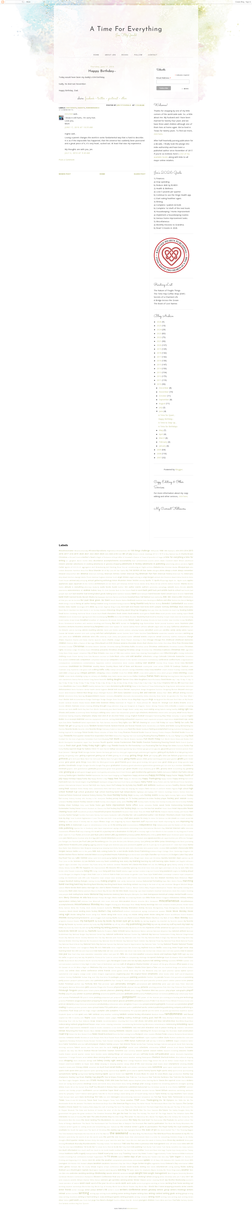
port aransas (64, 997)
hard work (63, 782)
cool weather (149, 663)
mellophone (78, 894)
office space (182, 964)
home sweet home (161, 805)
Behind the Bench (179, 600)
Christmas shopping (117, 650)
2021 (159, 341)
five (120, 736)
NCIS (100, 948)
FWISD (93, 749)
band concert (166, 594)
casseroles (163, 633)
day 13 (61, 683)
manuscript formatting (152, 881)
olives (105, 967)
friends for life (125, 745)
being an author (83, 603)
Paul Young (116, 980)
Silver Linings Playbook (132, 1061)
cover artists (158, 666)
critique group (74, 673)
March (162, 438)
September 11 (64, 1057)
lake (73, 858)
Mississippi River (128, 904)
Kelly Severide (119, 848)
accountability (125, 561)
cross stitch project (164, 673)
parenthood (179, 977)
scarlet (130, 1047)
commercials (74, 660)
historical (189, 792)
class (107, 653)
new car (106, 951)
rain (90, 1014)
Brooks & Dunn (155, 620)
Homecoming (176, 805)
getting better (187, 752)
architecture (100, 584)
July (161, 407)
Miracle (134, 901)
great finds (111, 769)
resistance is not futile (112, 1028)
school (163, 1047)
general (172, 749)
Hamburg (62, 775)
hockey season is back (89, 802)
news (83, 954)
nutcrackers (67, 964)
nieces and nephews (163, 954)
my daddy (136, 921)
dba (175, 683)
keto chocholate (136, 848)
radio (85, 1014)
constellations (76, 663)
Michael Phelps (98, 898)
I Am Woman (159, 815)
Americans (188, 574)
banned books (76, 597)
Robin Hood (97, 1034)
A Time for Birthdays (168, 426)
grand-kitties (148, 765)
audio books (105, 587)
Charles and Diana (80, 640)
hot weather (156, 808)
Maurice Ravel (96, 891)
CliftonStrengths (171, 653)
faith (130, 722)
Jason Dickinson (173, 835)
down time (95, 703)
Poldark (148, 994)
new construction (117, 951)
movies (63, 917)
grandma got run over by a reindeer (168, 765)
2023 (159, 333)
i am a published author (143, 815)
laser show (144, 858)
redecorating (64, 1024)
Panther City (152, 977)
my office (122, 924)
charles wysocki (94, 640)
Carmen (126, 633)
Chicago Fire (159, 640)
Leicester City (75, 864)
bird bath (125, 607)
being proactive (123, 603)
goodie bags (188, 762)
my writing (95, 927)
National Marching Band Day (181, 938)
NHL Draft (129, 954)
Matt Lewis (73, 891)
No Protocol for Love (101, 957)
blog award (125, 610)
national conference (115, 934)
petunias (93, 987)
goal (169, 759)
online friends (104, 970)
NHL (122, 954)
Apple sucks (182, 580)
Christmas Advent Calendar (95, 647)
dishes (146, 696)
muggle (98, 918)
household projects (102, 812)
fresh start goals (74, 745)
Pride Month (160, 1001)
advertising (170, 564)
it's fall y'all (131, 831)
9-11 (161, 554)
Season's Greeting (171, 1051)
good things (178, 762)
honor (78, 808)
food (191, 735)
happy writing (178, 778)
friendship (136, 745)
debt (108, 686)
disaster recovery (106, 696)
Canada (141, 630)
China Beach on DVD (104, 643)
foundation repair (81, 742)
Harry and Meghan (133, 782)
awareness (63, 590)
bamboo (121, 594)
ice (166, 818)
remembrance (92, 108)
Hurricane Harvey (93, 815)
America (84, 573)
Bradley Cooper (163, 617)
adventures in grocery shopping (107, 564)
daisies (120, 676)
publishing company (173, 1007)
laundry (164, 858)
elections (144, 712)
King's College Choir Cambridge (170, 851)
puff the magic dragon (88, 1011)
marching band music (113, 884)
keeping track (108, 848)
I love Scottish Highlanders (80, 818)
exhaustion (130, 719)
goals (180, 758)
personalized (142, 984)
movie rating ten (157, 914)
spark (81, 1071)
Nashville (92, 931)
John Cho (108, 841)
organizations (110, 974)
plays (75, 994)
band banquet (142, 594)
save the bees (93, 1047)
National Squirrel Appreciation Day (131, 944)
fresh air (62, 746)
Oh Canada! (63, 967)
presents (130, 1000)
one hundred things (169, 967)
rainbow (96, 1014)
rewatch (136, 1031)
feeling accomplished (158, 729)
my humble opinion (81, 924)
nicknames (149, 954)
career (119, 633)
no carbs (62, 957)
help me (124, 789)
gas (144, 749)
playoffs (69, 994)
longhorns (176, 871)
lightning (133, 868)
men (145, 894)
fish (106, 736)
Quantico (183, 1011)
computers (114, 660)
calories (99, 630)
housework (117, 812)
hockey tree (154, 802)
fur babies (86, 749)
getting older (73, 755)
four (90, 742)
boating (183, 610)
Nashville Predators (105, 931)
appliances (63, 584)
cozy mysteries (73, 670)
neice (113, 948)
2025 (159, 325)
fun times (173, 745)
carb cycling (90, 633)
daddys (81, 108)
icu (67, 821)
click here (158, 134)
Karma (190, 845)
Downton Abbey (108, 703)
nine (191, 954)
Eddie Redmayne (92, 712)
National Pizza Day (156, 941)
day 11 (185, 679)
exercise (80, 719)
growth (77, 772)
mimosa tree (87, 901)
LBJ (83, 861)
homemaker (64, 808)
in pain (85, 825)
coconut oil (104, 656)
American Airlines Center (115, 574)
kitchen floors (71, 854)
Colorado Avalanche (176, 656)
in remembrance (95, 825)
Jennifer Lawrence (123, 838)
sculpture (62, 1051)
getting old (63, 755)
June (161, 411)
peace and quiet (141, 980)
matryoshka (63, 891)
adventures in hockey (132, 564)
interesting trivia (136, 828)
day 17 (83, 683)
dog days (137, 699)
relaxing (109, 1024)
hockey (116, 794)
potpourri (129, 997)
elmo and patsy (170, 712)
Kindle (125, 851)
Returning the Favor (74, 1031)
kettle (75, 851)
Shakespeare (147, 1057)
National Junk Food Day (115, 938)
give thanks (119, 759)
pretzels (146, 1001)
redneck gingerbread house (82, 1024)
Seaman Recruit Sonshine (95, 1050)
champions (182, 637)
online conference (89, 970)
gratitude (92, 769)
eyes (60, 722)
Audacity (96, 587)
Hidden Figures (172, 789)
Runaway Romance (75, 1041)
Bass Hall (140, 597)
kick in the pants (85, 851)
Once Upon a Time (149, 967)
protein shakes (87, 1007)
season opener (142, 1050)
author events (135, 587)
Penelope (69, 984)
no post (88, 957)
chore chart (142, 643)
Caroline (143, 633)
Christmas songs (133, 650)
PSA (106, 1007)
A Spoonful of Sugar (155, 557)
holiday (190, 802)
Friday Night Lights (97, 745)
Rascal (190, 1014)
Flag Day (126, 736)
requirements (75, 1028)
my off (114, 924)
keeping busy (97, 848)
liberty (174, 864)
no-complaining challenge (136, 957)
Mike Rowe (151, 897)
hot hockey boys (128, 808)
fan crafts (185, 722)
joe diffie (179, 838)
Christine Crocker (66, 647)
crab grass (83, 670)
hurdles (82, 815)
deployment (135, 689)
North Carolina (92, 961)
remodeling (182, 1024)
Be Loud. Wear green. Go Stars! (95, 600)
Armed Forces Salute (136, 584)
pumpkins (114, 1010)
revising (112, 1031)
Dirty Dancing (79, 696)
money (142, 908)
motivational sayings (139, 911)
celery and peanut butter (122, 637)
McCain (109, 891)
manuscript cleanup (134, 881)
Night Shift (177, 954)
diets (170, 693)
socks (124, 1067)
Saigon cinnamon (181, 1041)
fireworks (68, 735)
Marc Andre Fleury (174, 881)
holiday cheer (65, 805)
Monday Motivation (129, 908)
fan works (85, 726)
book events (133, 613)
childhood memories (184, 640)
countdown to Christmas (80, 666)
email (179, 712)
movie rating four (93, 914)
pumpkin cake (103, 1010)
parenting (189, 977)
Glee (145, 759)
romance (170, 1034)
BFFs (87, 607)
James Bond (140, 835)
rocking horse (129, 1034)
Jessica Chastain (137, 838)
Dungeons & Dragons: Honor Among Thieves (146, 706)
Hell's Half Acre (110, 789)
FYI (98, 749)
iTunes (78, 835)
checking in (137, 640)
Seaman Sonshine (115, 1050)
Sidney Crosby (103, 1060)
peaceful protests (155, 980)
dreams (183, 703)
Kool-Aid (131, 855)
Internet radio (179, 828)
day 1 (174, 679)
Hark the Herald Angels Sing (79, 782)
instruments (124, 828)
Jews (145, 838)
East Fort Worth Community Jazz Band (101, 709)
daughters (143, 679)
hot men (140, 808)
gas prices (150, 749)
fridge (109, 746)
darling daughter (114, 679)
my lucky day (95, 924)
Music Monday (181, 917)
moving (70, 918)
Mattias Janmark (84, 891)
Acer (134, 561)
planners (111, 990)
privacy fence (79, 1004)
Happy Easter (171, 775)
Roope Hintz (99, 1037)
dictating (135, 693)
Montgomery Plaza (160, 908)
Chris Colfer (158, 643)
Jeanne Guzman (78, 838)
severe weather (129, 1057)
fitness (116, 736)
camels (121, 630)
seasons (182, 1050)
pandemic (142, 977)
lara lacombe (123, 858)
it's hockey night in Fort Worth (149, 831)
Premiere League (73, 1001)
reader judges (110, 1018)
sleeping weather (117, 1064)
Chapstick (68, 640)
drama (176, 703)
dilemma (189, 693)
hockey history (68, 798)
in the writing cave (118, 825)
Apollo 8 (157, 580)
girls (70, 759)
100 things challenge (140, 550)
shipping (190, 1057)
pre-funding (174, 997)
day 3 (132, 683)
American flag (132, 574)
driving (96, 706)
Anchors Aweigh (74, 577)
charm (104, 640)
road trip (64, 1033)
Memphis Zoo (137, 894)
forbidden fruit (91, 739)
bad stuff (68, 594)
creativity (184, 670)
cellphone (151, 637)
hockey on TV (125, 798)
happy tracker (166, 779)
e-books (172, 706)
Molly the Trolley (78, 908)
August (162, 403)
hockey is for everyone (95, 798)
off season (154, 964)
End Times (119, 716)
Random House (158, 1014)
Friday (85, 745)
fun (157, 745)
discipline (118, 696)
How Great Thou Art (137, 812)
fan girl (68, 725)
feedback (145, 729)
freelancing (156, 742)
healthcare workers (164, 785)
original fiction (140, 974)
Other (124, 98)
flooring (154, 736)
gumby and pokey (109, 772)
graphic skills (72, 769)
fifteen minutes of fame (103, 732)
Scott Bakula (179, 1047)
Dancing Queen (174, 676)
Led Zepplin (180, 861)
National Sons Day (91, 944)
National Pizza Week (172, 941)
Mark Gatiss (82, 887)
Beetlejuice (152, 600)
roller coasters (149, 1034)
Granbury (124, 765)
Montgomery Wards (177, 908)
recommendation (110, 1021)
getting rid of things (121, 755)
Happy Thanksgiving (151, 778)
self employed (126, 1054)
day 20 (105, 683)
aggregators (86, 567)
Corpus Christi (174, 663)
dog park (144, 699)
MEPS (61, 898)
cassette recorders (175, 633)
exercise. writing (108, 719)
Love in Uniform (102, 874)
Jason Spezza (185, 835)
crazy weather (155, 669)
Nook (67, 961)
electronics (153, 712)
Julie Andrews (114, 845)
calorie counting (89, 630)
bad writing (89, 594)
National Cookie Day (132, 934)
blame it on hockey (91, 610)
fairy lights (123, 722)
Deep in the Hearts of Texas (143, 686)
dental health (89, 689)
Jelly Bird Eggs (90, 838)
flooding (147, 736)
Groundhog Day (179, 769)
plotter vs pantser (85, 994)
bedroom (131, 600)
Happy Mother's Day (99, 779)
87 (154, 554)
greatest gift (121, 769)
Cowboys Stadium (180, 666)
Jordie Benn (180, 841)
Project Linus (137, 1004)
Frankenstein (125, 742)
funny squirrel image (73, 749)
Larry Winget (135, 858)
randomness (174, 1014)
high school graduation (84, 792)
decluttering (116, 686)
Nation (143, 931)
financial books (137, 732)
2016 (159, 360)
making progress (108, 881)
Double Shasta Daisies (81, 703)
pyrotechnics (174, 1011)
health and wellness (146, 785)
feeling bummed (174, 729)
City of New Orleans (96, 653)
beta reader (71, 607)
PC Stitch (125, 980)
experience (168, 719)
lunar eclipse (105, 878)
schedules (143, 1047)
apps (71, 584)
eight (137, 712)
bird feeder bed (137, 607)
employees (86, 716)
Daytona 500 (168, 683)
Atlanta (184, 584)
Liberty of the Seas (185, 864)
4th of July (127, 554)
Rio (167, 1031)
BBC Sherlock (185, 597)
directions (69, 696)
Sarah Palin (181, 1044)
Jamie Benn (162, 835)
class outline (125, 653)
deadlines (67, 686)
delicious (189, 686)
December (164, 388)
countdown (63, 666)
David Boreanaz (154, 679)
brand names (64, 620)
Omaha (138, 967)
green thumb (132, 769)
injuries (77, 828)
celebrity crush (105, 637)
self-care (136, 1054)
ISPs (92, 831)
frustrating (150, 745)
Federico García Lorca (119, 729)
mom (88, 908)
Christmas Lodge (70, 650)
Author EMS (123, 587)
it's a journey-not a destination (113, 831)
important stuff (138, 821)
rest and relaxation (145, 1027)
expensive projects (156, 719)
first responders (98, 736)
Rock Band (108, 1034)
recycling (121, 1021)
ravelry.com (79, 1018)
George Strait (77, 752)
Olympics (130, 967)
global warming (154, 759)
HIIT (156, 792)
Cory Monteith (187, 663)
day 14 (66, 683)
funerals (180, 746)
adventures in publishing (154, 564)
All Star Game (119, 570)
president (139, 1001)
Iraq (81, 831)
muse (130, 918)
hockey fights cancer (178, 795)
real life (158, 1017)
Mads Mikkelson (181, 878)
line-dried (142, 868)
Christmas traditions (162, 650)
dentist (120, 689)
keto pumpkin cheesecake (177, 848)
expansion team (141, 719)
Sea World (79, 1051)
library (61, 868)
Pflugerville (101, 987)
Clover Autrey (77, 656)
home (92, 805)
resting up (171, 1027)
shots (75, 1061)
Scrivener (189, 1047)
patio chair (89, 980)
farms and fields (167, 726)
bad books (185, 590)
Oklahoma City (96, 967)
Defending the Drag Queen (164, 686)
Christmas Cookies (176, 647)
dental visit (112, 689)
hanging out (117, 775)
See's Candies (96, 1054)
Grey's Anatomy (144, 769)
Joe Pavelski (73, 841)
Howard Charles (167, 812)
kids (94, 851)
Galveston (120, 749)
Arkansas (124, 584)
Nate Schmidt (119, 931)
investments (63, 831)
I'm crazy (144, 818)
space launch (188, 1067)
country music (99, 666)
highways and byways (145, 792)
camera (127, 630)
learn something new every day (118, 861)
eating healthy (172, 709)
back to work (136, 590)
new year (63, 954)
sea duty (70, 1051)
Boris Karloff (120, 617)
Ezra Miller (67, 722)
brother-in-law (179, 620)
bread (72, 620)
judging (86, 845)
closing (181, 653)
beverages (81, 607)
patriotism (99, 980)
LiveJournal (79, 871)
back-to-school (174, 590)
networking (166, 948)
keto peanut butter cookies (155, 848)
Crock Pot (123, 673)
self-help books (147, 1054)
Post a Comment (66, 159)
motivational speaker (156, 911)
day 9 (160, 683)
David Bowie (166, 679)
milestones (175, 897)
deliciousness (65, 689)
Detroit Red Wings (85, 693)
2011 (159, 380)
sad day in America (157, 1041)
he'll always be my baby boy (124, 785)
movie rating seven (140, 914)
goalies (174, 759)
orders (94, 974)
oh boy (190, 964)
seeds (105, 1054)
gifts (160, 755)
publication (113, 1007)
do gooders (171, 696)
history (93, 795)
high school (183, 788)
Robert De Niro (75, 1034)
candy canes (181, 630)
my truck (67, 928)
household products (86, 812)
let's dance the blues (138, 864)
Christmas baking (113, 647)
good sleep (167, 762)
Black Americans (186, 607)
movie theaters (187, 914)
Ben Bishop (156, 603)
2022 (159, 337)
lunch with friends (129, 878)
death (85, 686)
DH (115, 692)
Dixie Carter (161, 696)
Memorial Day (96, 894)
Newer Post (65, 174)
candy (172, 630)
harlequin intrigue (107, 782)
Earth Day (82, 709)
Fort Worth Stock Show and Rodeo (175, 739)
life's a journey (123, 868)
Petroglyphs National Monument (72, 987)
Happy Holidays (69, 778)
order (88, 974)
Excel (67, 719)
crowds (190, 673)
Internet (169, 828)
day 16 (78, 683)
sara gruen (172, 1044)
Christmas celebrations (159, 646)
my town (186, 924)
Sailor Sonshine (70, 1044)
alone (162, 570)
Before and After (164, 600)
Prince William (171, 1001)
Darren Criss (128, 679)
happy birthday (157, 775)
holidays (75, 805)
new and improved (85, 951)
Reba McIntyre (168, 1018)
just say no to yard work (160, 845)
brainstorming (187, 617)
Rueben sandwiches (177, 1037)
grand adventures (136, 765)
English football (138, 716)
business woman (82, 626)
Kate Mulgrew (86, 848)
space (165, 1067)
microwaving (131, 898)
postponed (105, 997)
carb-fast (99, 633)
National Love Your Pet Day (136, 938)
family (177, 722)
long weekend (166, 871)
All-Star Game (146, 570)
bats (152, 597)
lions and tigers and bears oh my (164, 868)
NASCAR (73, 931)
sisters (78, 1064)
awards (190, 587)
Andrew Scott (111, 577)
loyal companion (186, 874)
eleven (161, 712)
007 (129, 551)
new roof (166, 951)
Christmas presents (99, 650)
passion (67, 980)
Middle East (140, 898)
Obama (139, 964)
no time (122, 957)
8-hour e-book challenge (143, 554)
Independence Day (147, 825)
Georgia (86, 752)
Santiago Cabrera (161, 1044)
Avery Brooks (180, 587)
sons (150, 1067)
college (155, 656)
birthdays (71, 108)
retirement (189, 1028)
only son (157, 971)
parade (161, 977)
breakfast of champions (98, 620)
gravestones (101, 769)
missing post (116, 904)
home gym (100, 805)
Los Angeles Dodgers (79, 874)
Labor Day (183, 854)
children (62, 643)
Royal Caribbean (137, 1037)
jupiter (140, 845)
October (163, 396)
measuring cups (135, 891)
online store (128, 971)
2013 (159, 372)
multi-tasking (107, 918)
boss (127, 617)
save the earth (105, 1047)
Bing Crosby (116, 607)
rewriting (144, 1031)
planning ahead (123, 990)
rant (185, 1014)
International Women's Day (154, 828)
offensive (172, 964)
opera (183, 970)
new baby (98, 951)
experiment (179, 719)
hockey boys (127, 795)
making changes (81, 881)
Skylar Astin (89, 1064)
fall (134, 722)
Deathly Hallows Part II (97, 686)
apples (190, 580)
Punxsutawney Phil (126, 1011)
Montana (148, 908)
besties (62, 607)
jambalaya (131, 835)
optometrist (63, 974)
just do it (146, 845)
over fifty (95, 977)
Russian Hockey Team (98, 1041)
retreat (62, 1030)
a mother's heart (88, 557)
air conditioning (132, 567)
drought (103, 706)
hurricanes (104, 815)
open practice (168, 971)
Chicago (150, 640)
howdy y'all (178, 812)
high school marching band (107, 792)
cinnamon (83, 653)
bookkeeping (102, 617)
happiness (127, 775)
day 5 (142, 683)
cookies (131, 663)
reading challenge (133, 1018)
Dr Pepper (129, 703)
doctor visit (68, 699)
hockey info (80, 798)
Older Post (140, 174)
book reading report (180, 613)
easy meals (144, 709)
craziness (139, 669)
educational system (127, 712)
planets (103, 990)
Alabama (157, 567)
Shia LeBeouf (181, 1057)
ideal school (73, 821)
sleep (97, 1064)
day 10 (179, 679)
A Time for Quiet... (166, 415)
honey (72, 808)
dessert (181, 689)
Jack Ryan (95, 835)
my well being (84, 928)
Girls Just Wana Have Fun (83, 759)
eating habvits (160, 709)
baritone (109, 597)
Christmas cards (142, 647)
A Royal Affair (117, 557)
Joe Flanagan (188, 838)
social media (115, 1067)
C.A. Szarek (124, 627)
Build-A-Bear (149, 623)
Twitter (101, 98)
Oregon (101, 974)
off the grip (163, 964)
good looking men (144, 762)
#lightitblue (111, 551)
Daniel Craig (88, 679)
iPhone (72, 831)
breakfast (84, 620)
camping (134, 630)
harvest (85, 785)
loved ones (157, 874)
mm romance (164, 904)
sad (147, 1041)
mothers (127, 911)
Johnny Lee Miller (152, 841)
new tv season (187, 951)
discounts (127, 696)
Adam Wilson (179, 561)
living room (97, 871)
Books (125, 55)
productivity (103, 1004)
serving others (104, 1057)
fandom (93, 725)
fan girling (76, 726)
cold (127, 656)
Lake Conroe (81, 858)
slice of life (135, 1064)
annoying (83, 580)
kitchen (62, 854)
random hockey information (139, 1014)
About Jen (110, 55)
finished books (178, 732)
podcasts (129, 993)
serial (85, 1057)
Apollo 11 (150, 580)
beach (113, 600)
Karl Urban (183, 845)
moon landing (79, 911)
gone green (70, 762)
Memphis (128, 894)
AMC (78, 574)
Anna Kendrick (183, 577)
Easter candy (134, 709)
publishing (159, 1007)
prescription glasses (116, 1001)
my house (69, 924)
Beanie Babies (121, 600)
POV (139, 997)
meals (125, 891)
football (62, 739)
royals (147, 1037)
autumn (171, 587)
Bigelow (107, 607)
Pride (152, 1001)
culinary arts (96, 676)
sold (129, 1067)
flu (167, 736)
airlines (150, 567)
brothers (189, 620)
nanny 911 (189, 928)
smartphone (174, 1064)
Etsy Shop (166, 716)
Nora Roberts (80, 961)
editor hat (115, 712)
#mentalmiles (121, 551)
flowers (161, 735)
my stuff (170, 924)
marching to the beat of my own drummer (156, 884)
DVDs (167, 706)
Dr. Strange (163, 703)
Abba (90, 561)
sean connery (129, 1051)
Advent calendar (66, 564)
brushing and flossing (102, 623)
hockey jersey (112, 798)
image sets (110, 821)
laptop (114, 858)
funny (61, 749)
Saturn (77, 1047)
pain (127, 977)
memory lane (118, 894)
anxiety (142, 580)
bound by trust (143, 617)
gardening (128, 749)
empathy (77, 716)
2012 (159, 376)
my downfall (162, 921)
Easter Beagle (122, 709)
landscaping (106, 858)
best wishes (188, 603)
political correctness (160, 994)
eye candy (188, 719)
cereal (158, 636)
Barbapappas (100, 597)
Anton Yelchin (133, 580)
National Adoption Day (162, 931)
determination (70, 693)
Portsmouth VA (75, 997)
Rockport (139, 1034)
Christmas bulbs (128, 646)
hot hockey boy (113, 808)
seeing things (114, 1054)
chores (150, 643)
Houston (125, 812)
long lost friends (152, 871)
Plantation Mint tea (150, 990)
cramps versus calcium (119, 670)
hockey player (160, 798)
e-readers (181, 706)
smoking (183, 1064)
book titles (92, 617)
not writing (155, 960)
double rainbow (65, 703)
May (161, 430)
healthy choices (179, 785)
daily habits (112, 676)
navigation (85, 948)
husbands (113, 815)
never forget (177, 947)
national (149, 931)
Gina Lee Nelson (170, 755)
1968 (161, 551)
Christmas (78, 646)
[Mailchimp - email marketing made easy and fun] (185, 89)
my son (154, 924)
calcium (151, 626)
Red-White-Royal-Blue (184, 1021)
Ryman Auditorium (137, 1041)
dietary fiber (162, 693)
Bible (92, 607)
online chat (63, 971)
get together (152, 752)
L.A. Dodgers (173, 854)
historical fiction (66, 795)
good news (157, 762)
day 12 (190, 679)
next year (112, 954)
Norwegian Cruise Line (121, 961)
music (142, 917)
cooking (138, 663)
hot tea (148, 808)
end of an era (108, 716)
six (83, 1064)
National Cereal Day (97, 934)
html (191, 812)
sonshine (157, 1066)
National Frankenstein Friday (164, 934)
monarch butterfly (104, 908)
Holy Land (84, 805)
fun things (163, 745)
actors (157, 561)
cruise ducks (70, 676)
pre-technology (186, 997)
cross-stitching (180, 673)
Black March (64, 610)
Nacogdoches (174, 928)
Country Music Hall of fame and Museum (124, 666)
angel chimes (123, 577)
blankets (103, 610)
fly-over (172, 736)
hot (105, 808)
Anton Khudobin (119, 580)
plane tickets (89, 990)
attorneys (88, 587)
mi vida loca (85, 897)
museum (136, 918)
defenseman (181, 686)
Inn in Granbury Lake (88, 828)
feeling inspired (65, 732)
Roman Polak (161, 1034)
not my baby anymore (140, 961)
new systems (175, 951)
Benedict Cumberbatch (172, 603)
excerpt (73, 719)
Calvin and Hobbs (111, 630)
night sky (185, 954)
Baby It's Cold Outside (106, 590)
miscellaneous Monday (87, 904)
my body (98, 921)
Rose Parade (109, 1037)
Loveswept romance (171, 874)
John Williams (128, 841)
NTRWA (180, 961)
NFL (118, 954)
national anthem (179, 931)
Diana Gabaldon (125, 693)
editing (102, 712)
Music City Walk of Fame (164, 918)
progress (128, 1004)
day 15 (72, 683)
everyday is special (179, 716)
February (163, 442)
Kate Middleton (74, 848)
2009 (159, 449)
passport (73, 980)
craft (89, 670)
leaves (172, 861)
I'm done (151, 818)
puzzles (166, 1011)
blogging (143, 610)
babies (94, 590)
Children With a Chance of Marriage (81, 643)
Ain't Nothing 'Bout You (115, 567)
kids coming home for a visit (109, 851)
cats (60, 637)
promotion (182, 1004)
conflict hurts (174, 660)
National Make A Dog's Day (159, 938)
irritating (86, 831)
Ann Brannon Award (169, 577)
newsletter (89, 954)
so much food (103, 1067)
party (61, 980)
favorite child (83, 729)
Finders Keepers (165, 732)
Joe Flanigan (63, 841)
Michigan (108, 898)
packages (115, 977)
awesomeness (74, 590)
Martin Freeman (112, 887)
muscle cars (122, 918)
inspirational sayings (111, 828)
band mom (64, 597)
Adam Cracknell (166, 561)
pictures (144, 987)
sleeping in (104, 1064)
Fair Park (100, 722)
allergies (156, 570)
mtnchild (69, 114)
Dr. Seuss (153, 703)
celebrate (76, 636)
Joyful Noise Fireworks (68, 845)
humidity (62, 815)
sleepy (126, 1064)
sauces (83, 1047)
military (183, 897)
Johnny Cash (139, 841)
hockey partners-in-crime (143, 798)
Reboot (190, 1018)
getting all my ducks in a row (170, 752)
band (134, 593)
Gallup (112, 749)
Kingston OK (188, 851)
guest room (96, 772)
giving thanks (130, 758)
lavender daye (175, 858)
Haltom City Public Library (182, 772)
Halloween (167, 772)
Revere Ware (89, 1031)
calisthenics (185, 626)
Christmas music (84, 650)
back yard (147, 590)
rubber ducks (163, 1037)
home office (132, 805)
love (94, 874)
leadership (100, 861)
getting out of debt (104, 755)
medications (167, 891)
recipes (99, 1021)
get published (141, 752)
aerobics (184, 564)
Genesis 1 (67, 752)
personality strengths (126, 983)
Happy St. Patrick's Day (133, 779)
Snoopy (79, 1067)
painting (133, 977)
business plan (187, 623)
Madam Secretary (166, 878)
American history (165, 574)
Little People (69, 871)
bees (145, 600)
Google (80, 765)
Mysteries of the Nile (137, 928)
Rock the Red (118, 1034)
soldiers (134, 1067)
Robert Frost (87, 1034)
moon (70, 911)
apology (165, 580)
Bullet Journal (160, 623)
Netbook (152, 948)
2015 (159, 364)
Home (96, 55)
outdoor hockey (65, 977)
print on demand (66, 1004)
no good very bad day (76, 957)
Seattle (190, 1050)
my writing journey (109, 927)
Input (100, 828)
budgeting (134, 623)
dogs (151, 699)
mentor (190, 894)
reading (120, 1017)
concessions (142, 660)
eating (151, 709)
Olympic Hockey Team (117, 967)
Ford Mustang (103, 739)
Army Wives (150, 584)
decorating (126, 686)
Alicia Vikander (95, 570)
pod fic (113, 994)
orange (83, 974)
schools (170, 1047)
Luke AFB (81, 878)
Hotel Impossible (179, 808)
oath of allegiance (127, 964)
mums (114, 918)
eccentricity (80, 712)
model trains (188, 904)
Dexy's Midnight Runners (103, 693)
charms (110, 640)
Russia (86, 1041)
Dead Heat (185, 683)
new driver (128, 951)
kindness (153, 851)
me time (119, 891)
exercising (119, 719)
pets (87, 987)
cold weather (136, 656)
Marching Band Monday (94, 884)
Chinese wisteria (120, 643)
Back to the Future (123, 590)
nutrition (75, 964)
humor (69, 815)
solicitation (142, 1067)
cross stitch (133, 673)
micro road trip (118, 897)
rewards (128, 1031)
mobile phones (176, 904)
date (136, 679)
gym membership (139, 772)
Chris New (167, 643)
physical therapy (133, 987)
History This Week (104, 795)
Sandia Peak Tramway (145, 1044)
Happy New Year (115, 778)
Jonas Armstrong (167, 841)
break (77, 620)
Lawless (184, 858)
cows (191, 666)
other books (164, 974)
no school (114, 957)
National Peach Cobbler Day (138, 941)
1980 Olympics (169, 551)
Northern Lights (104, 961)
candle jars (158, 630)
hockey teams (143, 802)
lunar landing (116, 878)
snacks (190, 1064)
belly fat (148, 603)
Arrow (158, 584)
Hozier (186, 812)
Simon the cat (158, 1061)
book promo (166, 613)
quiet (80, 1014)
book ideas (155, 613)
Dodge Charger (106, 699)
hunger (76, 815)
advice (177, 564)
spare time (74, 1070)
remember (117, 1024)
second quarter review (80, 1054)
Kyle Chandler (151, 854)
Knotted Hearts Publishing (116, 854)
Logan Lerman (133, 871)
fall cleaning (141, 722)
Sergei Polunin (76, 1057)
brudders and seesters (84, 623)
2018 (159, 353)
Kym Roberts (163, 855)
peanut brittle (180, 980)
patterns (107, 980)
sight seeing (116, 1060)
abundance (98, 561)
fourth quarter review (110, 742)
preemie (62, 1001)
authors (145, 587)
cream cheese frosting (171, 670)
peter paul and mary (171, 984)
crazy (146, 669)
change (190, 636)
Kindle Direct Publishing (139, 851)
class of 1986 (115, 653)
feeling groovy (187, 729)
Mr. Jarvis (91, 918)
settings (114, 1057)
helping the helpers (137, 789)
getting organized (87, 755)
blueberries (167, 610)
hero (147, 788)
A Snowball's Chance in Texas (134, 557)
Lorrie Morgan (64, 874)
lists (187, 868)
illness (102, 821)
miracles (141, 901)
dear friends (77, 686)
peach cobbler (169, 980)
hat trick (92, 785)
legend (61, 864)
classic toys (135, 653)
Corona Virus (161, 663)
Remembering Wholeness (144, 1024)
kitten (94, 854)
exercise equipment (93, 719)
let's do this (153, 864)
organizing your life (125, 974)
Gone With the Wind (95, 762)
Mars (97, 888)
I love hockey (186, 815)
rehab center (100, 1024)
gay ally (157, 749)
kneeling (101, 855)
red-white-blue (168, 1021)
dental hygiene (101, 689)
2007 (159, 457)
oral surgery (74, 974)
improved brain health (154, 821)
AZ (82, 590)
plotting (96, 993)
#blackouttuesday (81, 551)
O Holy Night (85, 964)
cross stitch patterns (147, 673)
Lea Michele (90, 861)
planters (162, 990)
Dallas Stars (153, 675)
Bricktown (113, 620)
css (89, 676)
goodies (62, 765)
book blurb (97, 613)
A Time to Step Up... (167, 422)
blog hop (135, 610)
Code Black (114, 656)
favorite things (96, 729)
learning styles (162, 861)
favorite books (71, 729)
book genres (145, 613)
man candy (121, 881)
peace (131, 980)
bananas (128, 594)
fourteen (96, 742)
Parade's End (169, 977)
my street (162, 924)
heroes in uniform (157, 789)
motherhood (117, 911)
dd (179, 682)
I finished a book (173, 815)
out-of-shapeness (186, 974)
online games (116, 971)
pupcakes (138, 1011)
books (111, 616)
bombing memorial (78, 613)
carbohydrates (110, 633)
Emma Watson (187, 712)
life (77, 867)
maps (164, 881)
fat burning (185, 726)
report (190, 1024)
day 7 (151, 683)
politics (172, 994)
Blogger (179, 469)
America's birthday (96, 574)
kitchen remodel (85, 854)
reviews (104, 1031)
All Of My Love (108, 570)
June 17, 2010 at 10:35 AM (79, 127)
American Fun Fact (148, 573)
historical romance (81, 795)
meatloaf (158, 891)
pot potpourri (116, 997)
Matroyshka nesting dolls (183, 888)
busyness (99, 626)
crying (85, 676)
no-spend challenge (156, 957)
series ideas (92, 1057)
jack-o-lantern (105, 835)
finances (127, 732)
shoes (61, 1061)
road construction (185, 1031)
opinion (190, 971)
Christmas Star (147, 650)
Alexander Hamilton (72, 570)
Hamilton (81, 775)
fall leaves (170, 722)
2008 (159, 453)
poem (136, 994)
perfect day (79, 984)
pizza (80, 990)
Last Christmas (155, 858)
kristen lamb (140, 855)
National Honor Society (77, 938)
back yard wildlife (160, 590)
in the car (106, 825)
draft (171, 703)
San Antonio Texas (128, 1044)
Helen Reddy (83, 789)
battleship (159, 597)
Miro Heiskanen (151, 901)
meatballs (150, 891)
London (142, 871)
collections (147, 656)
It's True (72, 835)
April (161, 434)
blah (81, 610)
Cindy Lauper (73, 653)
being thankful (137, 603)
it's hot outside (167, 831)
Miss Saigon (105, 904)
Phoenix (110, 987)
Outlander (76, 977)
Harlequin (95, 782)
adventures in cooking (83, 564)
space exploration (175, 1067)
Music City (150, 918)
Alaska (174, 567)
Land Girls (97, 858)
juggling (93, 845)
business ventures (67, 626)
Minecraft (96, 901)
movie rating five (77, 914)
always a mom (171, 570)
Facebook (89, 98)
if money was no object (89, 821)
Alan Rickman (166, 567)
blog (118, 610)
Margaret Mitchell (180, 884)
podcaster (120, 994)
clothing (62, 656)
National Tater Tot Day (154, 944)
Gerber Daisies (96, 752)
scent (136, 1047)
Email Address (163, 78)
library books (70, 868)
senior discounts (176, 1054)
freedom (147, 742)
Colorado (163, 656)
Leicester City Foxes (90, 864)
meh (71, 894)
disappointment (92, 696)
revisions (120, 1030)
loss (90, 874)
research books (96, 1028)
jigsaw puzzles (154, 838)
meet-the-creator (179, 891)
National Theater (171, 944)
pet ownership (154, 984)
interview (189, 828)
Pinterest (178, 987)
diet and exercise (148, 692)
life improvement (98, 868)
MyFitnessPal (124, 928)
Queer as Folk (72, 1014)
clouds (69, 656)
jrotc (80, 845)
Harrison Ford (119, 782)
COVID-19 (168, 666)
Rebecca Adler (180, 1018)
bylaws (116, 627)
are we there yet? (113, 584)
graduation (115, 765)
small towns (158, 1064)
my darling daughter (148, 921)
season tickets (156, 1050)
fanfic (144, 726)
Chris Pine (176, 643)
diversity (152, 696)
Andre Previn (86, 577)
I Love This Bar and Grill (101, 818)
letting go (162, 864)
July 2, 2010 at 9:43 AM (77, 153)
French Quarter (187, 742)
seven (120, 1057)
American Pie (178, 574)
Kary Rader (63, 848)
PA (109, 977)
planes (96, 990)
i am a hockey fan (124, 815)
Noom (71, 961)
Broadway (145, 620)
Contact (152, 55)
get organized (129, 752)
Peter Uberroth (186, 984)
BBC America (173, 597)
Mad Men (154, 878)
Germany (105, 752)
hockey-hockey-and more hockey (173, 802)
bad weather (78, 594)
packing (122, 977)
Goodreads (71, 765)
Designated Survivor (155, 689)
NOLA (181, 957)
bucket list (125, 623)
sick (94, 1060)
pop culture (180, 994)
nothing (164, 961)
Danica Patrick (77, 679)
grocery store (166, 769)
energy (127, 716)
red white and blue (153, 1021)
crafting (95, 669)
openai (177, 971)
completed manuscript (100, 660)
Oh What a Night (80, 967)
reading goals (147, 1018)
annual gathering (95, 580)
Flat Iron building (136, 736)
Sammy (109, 1044)
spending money (102, 1071)
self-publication (162, 1054)
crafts (101, 669)
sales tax (81, 1044)
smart (166, 1064)
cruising (78, 676)
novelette (172, 961)
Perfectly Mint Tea (93, 984)
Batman (147, 597)
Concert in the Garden (128, 660)
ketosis (69, 851)
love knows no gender (129, 874)
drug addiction (113, 706)
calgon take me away (162, 627)
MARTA (102, 888)
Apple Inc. (173, 580)
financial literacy (151, 732)
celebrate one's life (90, 636)
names (182, 928)
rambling (115, 1014)
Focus (182, 736)
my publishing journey (138, 924)
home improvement (115, 805)
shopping (68, 1060)
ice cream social (183, 818)
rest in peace (161, 1027)
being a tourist (69, 603)
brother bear (167, 620)
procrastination (91, 1004)
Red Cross (130, 1021)
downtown (120, 703)
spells (93, 1071)
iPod (77, 831)
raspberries (63, 1018)
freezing (165, 742)
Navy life (93, 947)
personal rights (108, 984)
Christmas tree (178, 649)
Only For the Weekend (143, 971)
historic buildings (165, 792)
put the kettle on (155, 1011)
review (98, 1031)
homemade (188, 805)
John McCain (118, 841)
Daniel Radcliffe (100, 679)
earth (75, 709)
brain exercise (176, 617)
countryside (147, 666)
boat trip (175, 610)
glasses (139, 759)
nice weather (138, 954)
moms (93, 908)
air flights (142, 567)
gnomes (164, 759)
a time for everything (173, 557)
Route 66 (118, 1037)
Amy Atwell (63, 577)
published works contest (143, 1007)
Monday (116, 907)
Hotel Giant (167, 808)
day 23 (121, 683)
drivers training (86, 706)
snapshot (62, 1067)
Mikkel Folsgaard (162, 898)
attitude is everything (74, 587)
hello (119, 789)
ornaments (153, 974)
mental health (181, 894)
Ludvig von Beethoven (68, 878)
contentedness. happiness (93, 663)
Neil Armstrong (134, 948)
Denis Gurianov (78, 689)
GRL (158, 768)
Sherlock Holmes (168, 1057)
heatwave (73, 789)
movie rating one (124, 914)
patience (81, 980)
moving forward (80, 918)
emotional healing (66, 716)
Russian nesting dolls (115, 1041)
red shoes (139, 1021)
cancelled (149, 630)
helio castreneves (96, 789)
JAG (113, 834)
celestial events (140, 636)
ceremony (166, 637)
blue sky (158, 610)
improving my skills (172, 821)
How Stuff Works (153, 812)
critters (108, 673)
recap (92, 1021)
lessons (124, 864)
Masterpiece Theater (164, 888)
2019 (159, 349)
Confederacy (153, 660)
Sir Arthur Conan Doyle (174, 1061)
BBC (165, 597)
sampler (116, 1044)
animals (157, 577)
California (175, 626)
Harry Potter (147, 782)
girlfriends (63, 758)
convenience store (119, 663)
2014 (159, 368)
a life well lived (74, 557)
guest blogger (86, 772)
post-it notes (88, 997)
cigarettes (189, 650)
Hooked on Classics (95, 808)
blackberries (74, 610)
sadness (169, 1040)
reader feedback (97, 1018)
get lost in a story (117, 752)
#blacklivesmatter (66, 551)
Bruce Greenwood (66, 623)
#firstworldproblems (97, 551)
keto (128, 848)
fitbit (111, 736)
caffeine (144, 627)
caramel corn (80, 633)
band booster (154, 594)
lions (148, 868)
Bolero (67, 613)
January (163, 446)
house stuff (72, 812)
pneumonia (105, 994)
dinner (62, 696)
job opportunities (168, 838)
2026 (159, 322)
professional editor (116, 1004)
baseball (131, 597)
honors (84, 808)
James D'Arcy (151, 835)
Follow (138, 55)
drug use (123, 706)
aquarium (78, 584)
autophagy (163, 587)
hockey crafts (138, 795)
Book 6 (89, 613)
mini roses (105, 901)
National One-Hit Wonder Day (114, 941)
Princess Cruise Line (185, 1001)
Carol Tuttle (134, 633)
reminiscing (171, 1024)
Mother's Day (104, 911)
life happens (85, 868)
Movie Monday (180, 911)
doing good (158, 699)
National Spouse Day (108, 944)
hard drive (189, 779)
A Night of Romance (103, 557)
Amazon (62, 574)
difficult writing (179, 693)
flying (177, 736)
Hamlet (89, 775)
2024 (159, 329)
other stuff (174, 974)
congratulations (187, 660)
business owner (173, 623)
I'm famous (160, 818)
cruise (61, 676)
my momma (106, 924)
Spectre (87, 1071)
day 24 (127, 683)
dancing (163, 676)
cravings (131, 670)
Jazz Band (67, 838)
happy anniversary (140, 775)
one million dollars (185, 967)
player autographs (178, 990)
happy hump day (84, 778)
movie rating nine (109, 914)
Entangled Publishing (153, 716)
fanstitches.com (153, 726)
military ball (75, 901)
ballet (115, 594)
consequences (64, 663)
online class (74, 970)
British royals (134, 620)
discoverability (137, 696)
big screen (99, 607)
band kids (189, 594)
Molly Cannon (64, 908)
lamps (90, 858)
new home (137, 951)
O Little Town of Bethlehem (101, 964)
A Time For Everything (126, 29)
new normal (147, 951)
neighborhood (122, 948)
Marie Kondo (70, 887)
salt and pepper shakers (95, 1044)
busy (93, 626)
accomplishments (111, 561)
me (114, 891)
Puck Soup (73, 1010)
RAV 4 (71, 1018)
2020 (159, 345)
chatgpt (117, 640)
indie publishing (66, 828)
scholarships (154, 1047)
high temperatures (128, 792)
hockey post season (177, 798)
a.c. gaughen (71, 561)
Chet (144, 640)
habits (159, 772)
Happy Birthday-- (166, 419)
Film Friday (118, 732)
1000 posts (155, 551)
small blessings (146, 1064)
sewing (138, 1057)
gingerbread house (185, 755)
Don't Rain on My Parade (183, 699)
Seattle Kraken (65, 1054)
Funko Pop (188, 745)
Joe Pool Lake (85, 841)
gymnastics (152, 772)
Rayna (87, 1017)
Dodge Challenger (93, 699)
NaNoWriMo (64, 931)
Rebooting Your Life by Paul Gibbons (74, 1021)
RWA (127, 1040)
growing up (69, 772)
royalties (153, 1037)
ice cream (172, 818)
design (143, 689)
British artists (122, 620)
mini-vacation (124, 901)
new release (157, 951)
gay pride (165, 749)
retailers (180, 1028)
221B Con (118, 554)
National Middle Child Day (69, 941)
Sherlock (156, 1057)
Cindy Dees (63, 653)
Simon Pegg (147, 1061)
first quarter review (81, 736)
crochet (115, 673)
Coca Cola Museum (91, 656)
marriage (91, 887)
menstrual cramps (166, 894)
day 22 (116, 683)
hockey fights (164, 795)
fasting (177, 726)
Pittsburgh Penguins (68, 990)
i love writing (117, 818)
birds (147, 607)
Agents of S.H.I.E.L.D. (73, 567)
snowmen (92, 1067)
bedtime (139, 600)
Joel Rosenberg (97, 841)
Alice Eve (84, 570)
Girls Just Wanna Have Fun (103, 759)
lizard (118, 871)
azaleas (86, 590)
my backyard (87, 920)
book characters (109, 613)
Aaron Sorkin (82, 561)
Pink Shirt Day (168, 987)
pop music (189, 994)
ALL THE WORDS (133, 570)
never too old (72, 951)
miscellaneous (169, 901)
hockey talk (132, 801)
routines (126, 1037)
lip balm (181, 868)
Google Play (100, 765)
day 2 (100, 683)
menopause (153, 894)
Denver (127, 689)
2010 (159, 384)
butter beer (109, 627)
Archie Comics (88, 584)
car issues (69, 633)
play (167, 990)
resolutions (127, 1027)
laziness (77, 861)
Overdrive (104, 977)
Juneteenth (132, 845)
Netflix (159, 947)
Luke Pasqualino (92, 878)
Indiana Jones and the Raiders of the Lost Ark (175, 825)
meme (86, 894)
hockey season (73, 802)
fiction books (88, 732)
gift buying (153, 755)
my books (107, 921)
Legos (67, 864)
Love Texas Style (145, 874)
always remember (185, 570)
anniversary (74, 580)
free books (137, 742)
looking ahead (187, 871)
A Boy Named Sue (171, 554)
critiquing (101, 673)
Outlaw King (86, 977)
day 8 (156, 683)
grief (153, 769)
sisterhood (70, 1064)
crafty (107, 669)
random (123, 1014)
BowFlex (153, 617)
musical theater (73, 921)
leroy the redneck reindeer (110, 864)
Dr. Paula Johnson (141, 703)
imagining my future (123, 821)
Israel (97, 831)
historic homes (179, 792)
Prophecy (70, 1007)
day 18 (89, 683)
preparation (86, 1001)
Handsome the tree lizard (102, 775)
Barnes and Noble (120, 597)
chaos (61, 640)
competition (85, 660)
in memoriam (76, 825)
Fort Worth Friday (152, 739)
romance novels (73, 1037)
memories (108, 894)
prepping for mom (99, 1001)
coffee (122, 656)
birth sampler (155, 607)
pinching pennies (156, 987)
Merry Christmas (71, 897)
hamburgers (72, 775)
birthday (165, 607)
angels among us (136, 577)
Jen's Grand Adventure (106, 838)
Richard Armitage (159, 1031)
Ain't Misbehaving (99, 567)
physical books (120, 987)
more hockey (91, 911)
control (108, 663)
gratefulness (83, 769)
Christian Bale (187, 643)
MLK (157, 904)
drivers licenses (72, 706)
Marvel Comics (139, 888)
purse (145, 1010)
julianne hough (102, 845)
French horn (174, 742)
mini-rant (114, 901)
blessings (111, 610)
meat (144, 891)
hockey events (151, 795)
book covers (122, 613)
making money (94, 881)
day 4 (137, 683)
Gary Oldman (137, 749)
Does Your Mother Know (123, 699)
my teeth (178, 924)
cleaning (143, 653)
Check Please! (126, 640)
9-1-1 (157, 554)
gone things (81, 762)
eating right (183, 709)
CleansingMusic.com (155, 653)
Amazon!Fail (71, 574)
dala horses (127, 676)
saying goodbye (119, 1047)
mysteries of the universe (157, 927)
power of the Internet (150, 997)
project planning (150, 1004)
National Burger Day (81, 934)
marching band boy (74, 884)
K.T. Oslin (174, 845)
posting (97, 997)
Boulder (133, 617)
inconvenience (133, 825)
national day (146, 934)
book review (72, 617)
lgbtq (169, 864)
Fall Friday (161, 722)
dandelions (67, 679)
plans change (136, 990)
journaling (189, 841)
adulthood (189, 561)
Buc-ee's (116, 623)
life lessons (111, 868)
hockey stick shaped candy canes (113, 802)
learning (136, 861)
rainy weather (105, 1014)
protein (77, 1007)
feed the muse (134, 729)
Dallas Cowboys (139, 676)
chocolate (132, 643)
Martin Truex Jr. (126, 888)
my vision (75, 928)
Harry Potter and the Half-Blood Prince (168, 782)
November (164, 392)
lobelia (124, 871)
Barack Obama (89, 597)
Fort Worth (114, 739)
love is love (115, 874)
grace (108, 765)
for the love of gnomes (75, 739)
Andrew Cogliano (99, 577)
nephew (144, 947)
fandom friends (104, 726)
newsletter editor (101, 954)
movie (169, 911)
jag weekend (121, 835)
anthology (107, 580)
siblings (89, 1061)
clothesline (188, 653)
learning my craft (148, 861)
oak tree (116, 964)
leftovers (189, 861)
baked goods (100, 594)
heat (67, 788)
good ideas (131, 762)
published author (125, 1007)
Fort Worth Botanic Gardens (131, 739)
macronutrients (144, 878)
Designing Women (170, 689)
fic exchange (77, 732)
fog (186, 736)
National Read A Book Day (72, 944)
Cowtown (62, 670)
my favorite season (175, 921)
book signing (82, 617)
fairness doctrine (111, 722)
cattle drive (67, 637)
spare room (64, 1070)
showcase (82, 1061)
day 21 (110, 683)
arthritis (164, 584)
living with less (109, 871)
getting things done (139, 755)
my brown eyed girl (122, 921)
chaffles (174, 637)
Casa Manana (152, 633)
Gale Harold (104, 749)
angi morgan (148, 577)
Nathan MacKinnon (132, 931)
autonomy (154, 587)
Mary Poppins (150, 888)
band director (178, 594)
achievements (142, 561)
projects (162, 1004)
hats (98, 785)
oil (88, 967)
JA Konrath (86, 835)
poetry (142, 994)
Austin (114, 587)
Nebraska (106, 947)
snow (85, 1067)
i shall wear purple (131, 818)
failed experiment (88, 722)
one (159, 967)
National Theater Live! (72, 948)
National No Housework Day (91, 941)
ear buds (68, 709)
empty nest (97, 716)
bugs (141, 623)
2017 (159, 357)
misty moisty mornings (145, 904)
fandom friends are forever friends (126, 726)
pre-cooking (165, 997)
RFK (149, 1031)
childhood (170, 640)
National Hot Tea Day (96, 938)
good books (109, 762)
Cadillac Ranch (134, 627)
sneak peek (71, 1067)
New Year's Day (74, 954)
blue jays (150, 610)
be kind (77, 600)
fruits (143, 746)
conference (163, 660)
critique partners (88, 673)
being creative (97, 603)
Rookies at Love (87, 1037)
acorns (151, 561)
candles (166, 630)
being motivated (110, 603)
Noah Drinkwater (171, 957)
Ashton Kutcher (174, 584)
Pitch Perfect (188, 987)
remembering (127, 1024)
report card (64, 1027)
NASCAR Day (83, 931)
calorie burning (75, 630)
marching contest (130, 884)
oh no (70, 967)
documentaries (80, 699)
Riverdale (173, 1031)
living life (88, 871)
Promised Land (172, 1004)
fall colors (152, 722)
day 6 (146, 683)
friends (115, 745)
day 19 (94, 683)
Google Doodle (89, 765)
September (164, 399)
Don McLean (168, 699)
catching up (188, 633)
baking (109, 594)
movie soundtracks (172, 914)
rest (134, 1027)
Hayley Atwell (106, 785)
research (85, 1027)
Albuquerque (183, 567)
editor (108, 712)
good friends (120, 762)
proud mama (98, 1007)
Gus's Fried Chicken (123, 772)
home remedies (145, 805)
